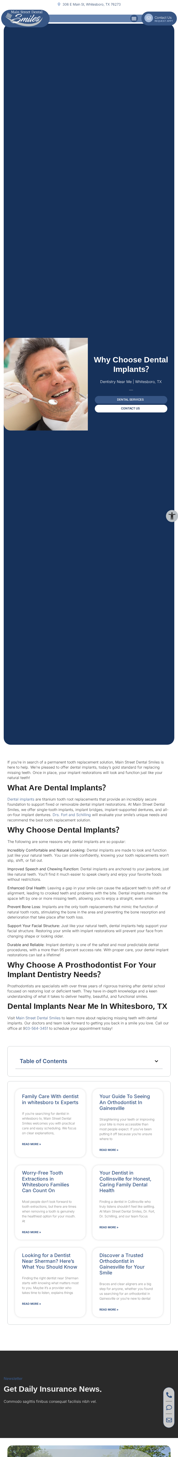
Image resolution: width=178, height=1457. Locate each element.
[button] (172, 516)
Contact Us (163, 17)
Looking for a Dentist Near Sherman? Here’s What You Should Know (49, 1261)
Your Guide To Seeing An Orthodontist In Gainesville (124, 1102)
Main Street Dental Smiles (38, 1018)
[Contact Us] (148, 18)
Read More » (31, 1144)
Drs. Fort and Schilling (71, 814)
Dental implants (21, 799)
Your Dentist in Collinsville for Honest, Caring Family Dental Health (125, 1181)
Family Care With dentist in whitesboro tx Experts (50, 1099)
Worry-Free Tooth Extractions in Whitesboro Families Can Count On (45, 1181)
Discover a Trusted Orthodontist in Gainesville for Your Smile (122, 1264)
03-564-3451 (36, 1028)
